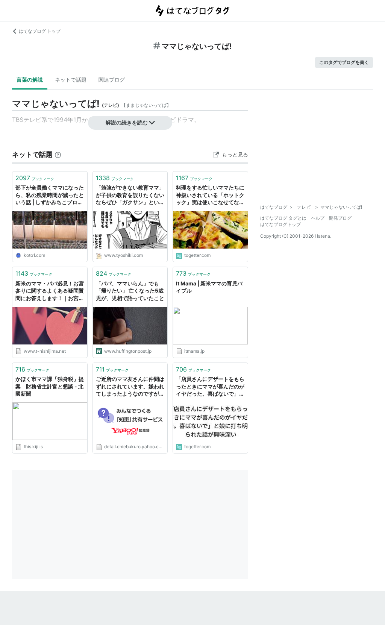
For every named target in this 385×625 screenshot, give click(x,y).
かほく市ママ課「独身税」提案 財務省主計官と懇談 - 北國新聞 (49, 386)
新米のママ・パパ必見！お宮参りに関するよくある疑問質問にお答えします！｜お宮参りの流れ (49, 291)
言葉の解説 (30, 79)
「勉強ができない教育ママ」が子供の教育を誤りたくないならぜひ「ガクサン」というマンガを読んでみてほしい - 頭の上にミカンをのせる (130, 195)
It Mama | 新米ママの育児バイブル (209, 287)
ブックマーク (34, 178)
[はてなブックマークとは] (58, 154)
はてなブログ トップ (40, 31)
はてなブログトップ (280, 224)
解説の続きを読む (127, 122)
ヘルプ (317, 218)
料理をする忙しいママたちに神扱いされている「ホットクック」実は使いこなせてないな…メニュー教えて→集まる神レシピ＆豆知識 (210, 195)
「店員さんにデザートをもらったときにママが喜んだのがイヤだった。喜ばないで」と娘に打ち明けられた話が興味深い (210, 387)
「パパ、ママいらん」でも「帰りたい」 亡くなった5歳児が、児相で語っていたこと (130, 290)
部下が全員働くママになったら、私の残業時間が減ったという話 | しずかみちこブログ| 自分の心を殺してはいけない (49, 195)
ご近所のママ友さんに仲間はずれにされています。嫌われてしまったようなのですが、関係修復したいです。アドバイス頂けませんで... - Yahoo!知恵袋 (130, 387)
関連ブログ (112, 79)
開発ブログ (340, 218)
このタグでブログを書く (344, 62)
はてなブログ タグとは (283, 218)
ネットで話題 (70, 79)
